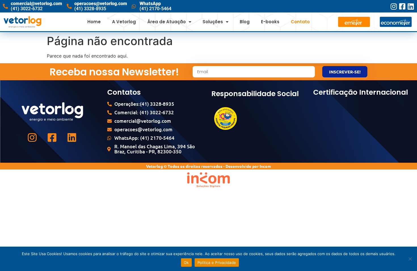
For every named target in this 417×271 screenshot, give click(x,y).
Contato (300, 22)
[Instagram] (393, 6)
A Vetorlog (124, 22)
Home (94, 22)
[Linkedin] (410, 6)
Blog (245, 22)
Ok (186, 262)
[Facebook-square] (402, 6)
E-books (270, 22)
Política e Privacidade (216, 262)
